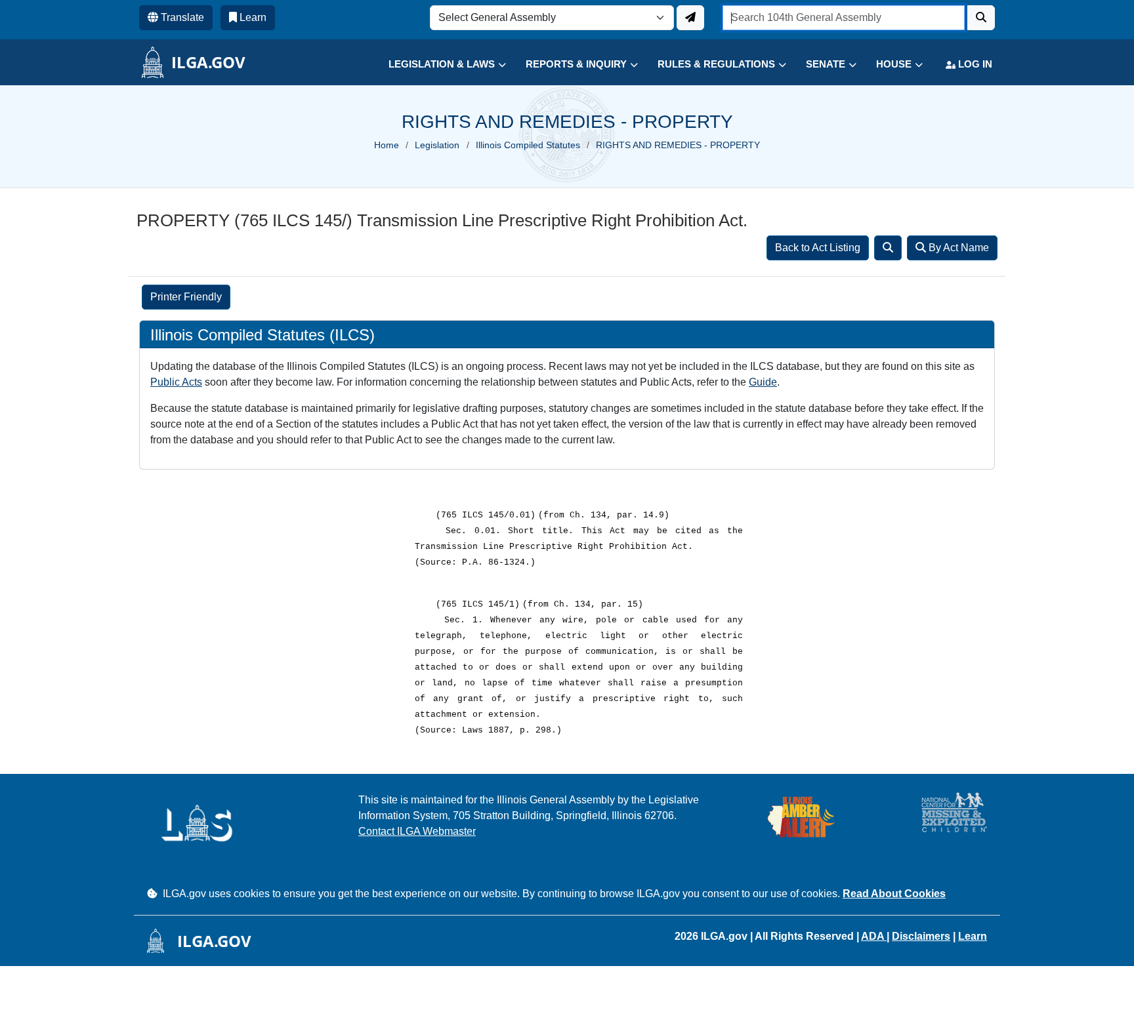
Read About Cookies (894, 893)
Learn (972, 936)
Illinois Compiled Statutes (528, 145)
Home (386, 145)
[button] (437, 64)
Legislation (437, 145)
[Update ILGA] (690, 17)
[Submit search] (981, 17)
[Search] (888, 247)
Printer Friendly (186, 296)
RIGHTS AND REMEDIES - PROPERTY (678, 145)
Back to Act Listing (817, 247)
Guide (763, 382)
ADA (874, 936)
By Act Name (957, 247)
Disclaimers (921, 936)
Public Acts (176, 382)
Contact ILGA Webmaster (417, 831)
